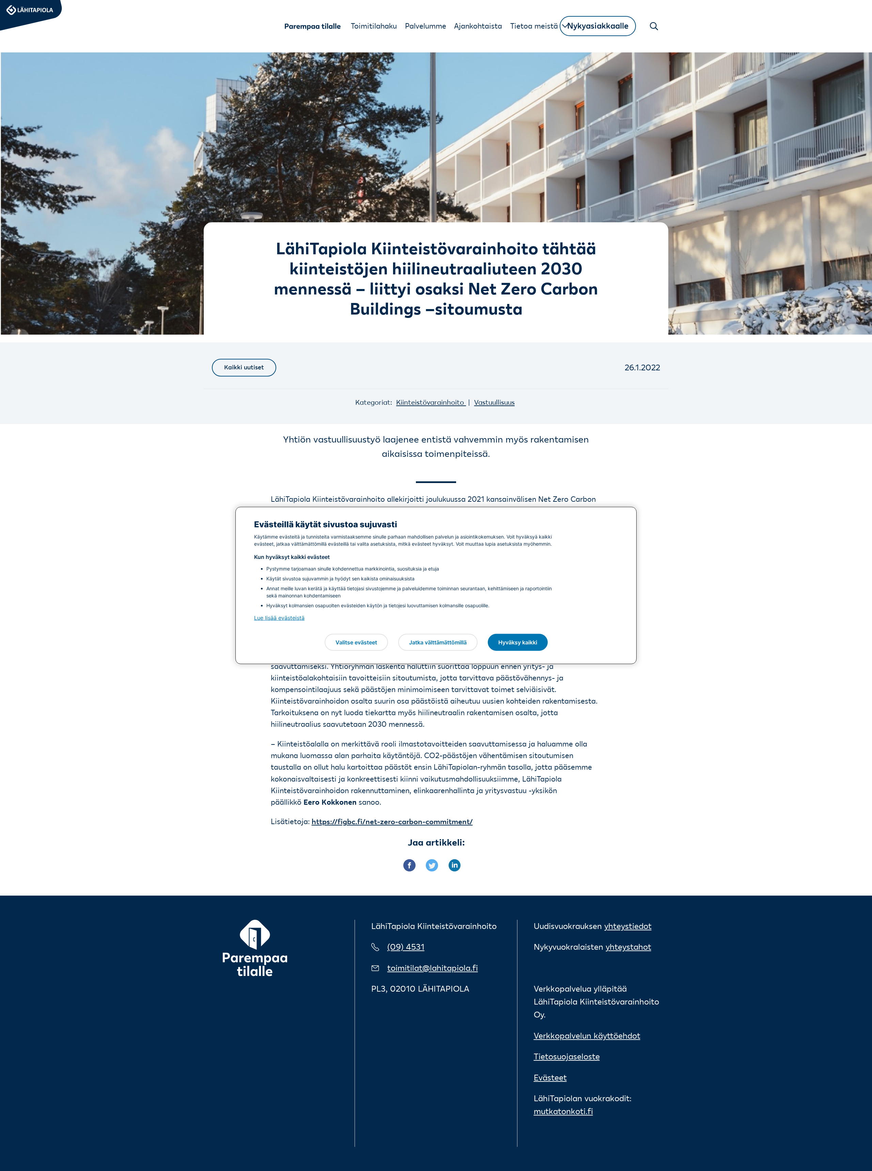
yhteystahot (628, 947)
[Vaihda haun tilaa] (654, 26)
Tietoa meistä (534, 25)
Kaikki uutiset (244, 367)
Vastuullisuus (494, 402)
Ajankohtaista (478, 25)
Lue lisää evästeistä (279, 617)
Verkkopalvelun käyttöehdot (587, 1036)
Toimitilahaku (374, 25)
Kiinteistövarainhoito (431, 402)
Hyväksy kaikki (517, 642)
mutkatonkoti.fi (563, 1111)
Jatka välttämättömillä (438, 642)
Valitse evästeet (356, 642)
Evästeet (550, 1077)
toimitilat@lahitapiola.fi (432, 968)
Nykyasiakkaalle (597, 26)
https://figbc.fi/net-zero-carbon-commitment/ (392, 821)
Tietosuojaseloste (567, 1056)
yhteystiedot (628, 926)
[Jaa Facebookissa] (414, 864)
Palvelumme (425, 25)
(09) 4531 (405, 947)
